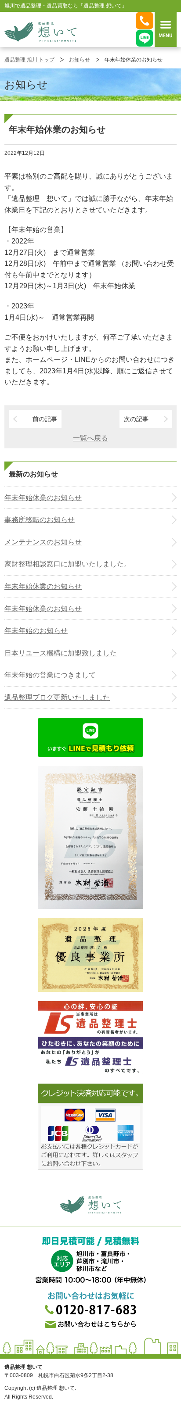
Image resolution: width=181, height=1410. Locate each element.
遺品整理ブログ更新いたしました (57, 697)
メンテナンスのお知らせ (43, 542)
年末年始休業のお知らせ (43, 497)
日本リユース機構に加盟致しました (60, 653)
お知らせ (79, 60)
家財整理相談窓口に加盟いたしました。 (67, 564)
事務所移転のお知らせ (39, 519)
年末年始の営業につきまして (50, 675)
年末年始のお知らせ (36, 630)
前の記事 (45, 418)
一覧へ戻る (90, 438)
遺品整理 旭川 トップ (29, 60)
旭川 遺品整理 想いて (40, 31)
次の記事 (136, 418)
